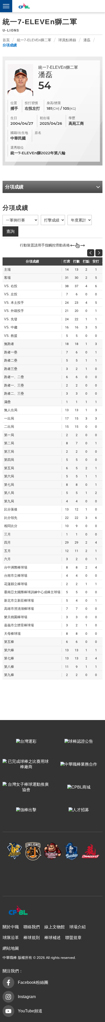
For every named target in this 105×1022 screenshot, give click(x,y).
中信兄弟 (15, 851)
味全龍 (91, 851)
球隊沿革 (11, 937)
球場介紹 (77, 927)
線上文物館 (54, 927)
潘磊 (86, 40)
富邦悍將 (71, 851)
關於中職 (11, 927)
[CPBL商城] (78, 787)
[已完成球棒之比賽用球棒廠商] (26, 764)
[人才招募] (78, 810)
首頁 (6, 40)
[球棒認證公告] (78, 742)
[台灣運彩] (26, 742)
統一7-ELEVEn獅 (33, 851)
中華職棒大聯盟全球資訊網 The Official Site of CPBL (24, 6)
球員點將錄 (67, 40)
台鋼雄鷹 (53, 875)
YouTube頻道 (30, 1011)
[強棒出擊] (26, 810)
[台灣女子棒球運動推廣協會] (26, 787)
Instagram (27, 997)
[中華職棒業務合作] (78, 764)
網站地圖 (11, 948)
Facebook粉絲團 (33, 982)
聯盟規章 (73, 937)
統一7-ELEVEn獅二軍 (34, 40)
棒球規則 (31, 937)
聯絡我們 (31, 927)
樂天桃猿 (53, 851)
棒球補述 (52, 937)
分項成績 (10, 45)
